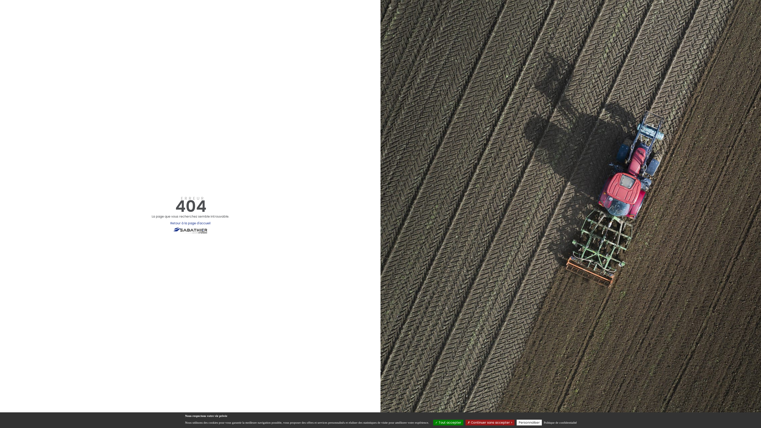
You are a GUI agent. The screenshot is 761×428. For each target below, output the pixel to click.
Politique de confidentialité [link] (560, 422)
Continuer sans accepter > (491, 422)
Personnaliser (529, 422)
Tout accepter (449, 422)
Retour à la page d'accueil (190, 223)
